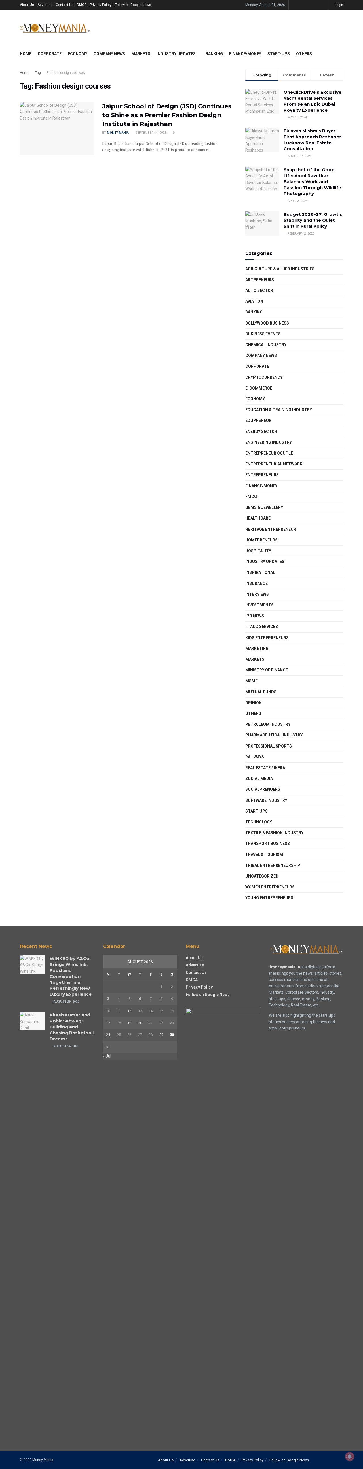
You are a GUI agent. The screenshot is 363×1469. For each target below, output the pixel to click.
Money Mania (118, 133)
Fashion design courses (66, 73)
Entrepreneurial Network (273, 464)
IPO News (254, 616)
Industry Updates (176, 53)
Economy (77, 53)
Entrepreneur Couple (269, 453)
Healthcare (258, 518)
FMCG (251, 496)
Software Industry (266, 800)
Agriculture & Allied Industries (280, 269)
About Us (27, 5)
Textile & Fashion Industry (274, 832)
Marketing (257, 648)
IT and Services (261, 626)
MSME (251, 681)
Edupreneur (258, 420)
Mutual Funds (261, 692)
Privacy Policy (100, 5)
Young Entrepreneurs (269, 897)
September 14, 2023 (150, 133)
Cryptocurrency (263, 377)
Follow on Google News (133, 5)
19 (129, 1023)
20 (140, 1023)
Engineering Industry (268, 442)
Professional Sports (268, 746)
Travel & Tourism (264, 854)
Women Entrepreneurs (270, 887)
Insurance (256, 583)
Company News (109, 53)
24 (108, 1035)
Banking (214, 53)
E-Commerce (258, 388)
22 (161, 1023)
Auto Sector (259, 290)
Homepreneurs (261, 540)
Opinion (253, 702)
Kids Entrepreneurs (267, 637)
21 (151, 1023)
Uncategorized (261, 876)
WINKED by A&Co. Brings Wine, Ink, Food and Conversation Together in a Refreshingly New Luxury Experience (71, 976)
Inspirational (260, 572)
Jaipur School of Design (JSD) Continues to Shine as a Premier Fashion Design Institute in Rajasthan (166, 115)
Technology (258, 822)
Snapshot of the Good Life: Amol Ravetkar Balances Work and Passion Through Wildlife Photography (312, 181)
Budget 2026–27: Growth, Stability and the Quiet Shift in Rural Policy (313, 220)
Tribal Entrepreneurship (272, 865)
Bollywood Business (267, 323)
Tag (38, 73)
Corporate (50, 53)
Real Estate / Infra (265, 767)
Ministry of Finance (266, 670)
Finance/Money (245, 53)
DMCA (81, 5)
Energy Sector (261, 431)
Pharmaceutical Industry (274, 735)
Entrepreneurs (262, 474)
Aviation (254, 301)
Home (25, 53)
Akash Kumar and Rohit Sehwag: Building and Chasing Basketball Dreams (72, 1026)
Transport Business (267, 843)
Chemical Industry (265, 344)
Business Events (263, 334)
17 (108, 1023)
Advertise (44, 5)
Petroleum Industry (267, 724)
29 (161, 1035)
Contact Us (64, 5)
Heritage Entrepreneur (270, 529)
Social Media (259, 778)
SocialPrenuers (262, 789)
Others (304, 53)
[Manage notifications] (349, 1456)
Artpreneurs (259, 279)
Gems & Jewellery (264, 507)
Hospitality (258, 551)
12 (129, 1011)
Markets (140, 53)
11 (119, 1011)
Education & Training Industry (278, 409)
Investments (259, 605)
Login (338, 5)
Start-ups (278, 53)
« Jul (107, 1056)
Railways (254, 757)
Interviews (257, 594)
